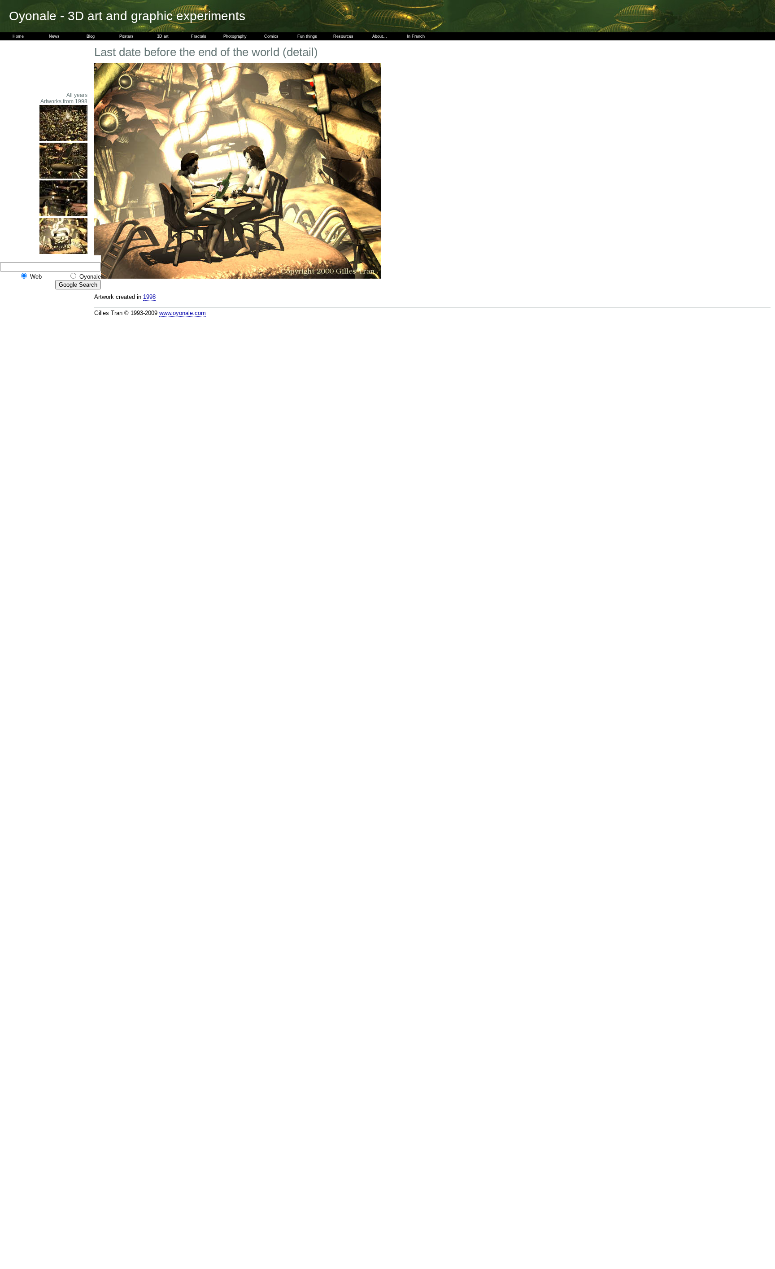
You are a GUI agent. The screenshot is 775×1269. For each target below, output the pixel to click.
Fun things (307, 36)
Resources (343, 36)
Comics (271, 36)
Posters (126, 36)
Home (18, 36)
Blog (91, 36)
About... (379, 36)
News (54, 36)
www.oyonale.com (182, 313)
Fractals (198, 36)
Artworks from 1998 (63, 101)
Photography (235, 36)
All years (76, 95)
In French (416, 36)
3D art (163, 36)
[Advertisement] (63, 66)
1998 (149, 296)
